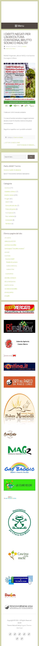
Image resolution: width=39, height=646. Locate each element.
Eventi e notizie (18, 137)
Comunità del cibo (11, 205)
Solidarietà (8, 220)
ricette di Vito (10, 269)
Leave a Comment (10, 48)
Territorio (8, 223)
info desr (24, 46)
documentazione (10, 281)
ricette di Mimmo (11, 266)
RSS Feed (19, 628)
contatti (7, 252)
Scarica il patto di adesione (12, 170)
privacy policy (9, 292)
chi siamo (8, 238)
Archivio (7, 188)
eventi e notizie (9, 285)
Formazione (9, 213)
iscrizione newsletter (11, 289)
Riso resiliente (9, 216)
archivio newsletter (10, 245)
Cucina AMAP (9, 259)
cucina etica (9, 273)
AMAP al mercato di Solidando (25, 145)
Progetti (7, 199)
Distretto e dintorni (10, 191)
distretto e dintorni (10, 278)
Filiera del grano (10, 209)
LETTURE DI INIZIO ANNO (12, 142)
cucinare (7, 256)
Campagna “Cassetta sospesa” (14, 248)
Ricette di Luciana (11, 262)
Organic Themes (26, 625)
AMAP (7, 202)
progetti (7, 296)
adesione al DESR (10, 241)
